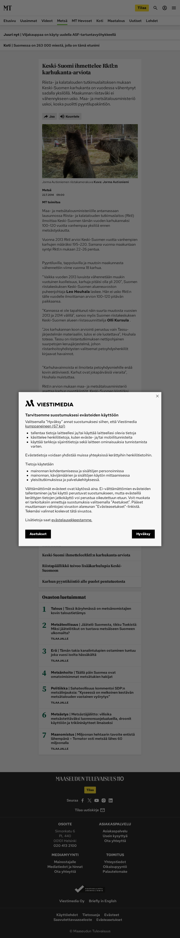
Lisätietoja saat (58, 520)
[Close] (157, 396)
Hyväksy (143, 534)
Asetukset (38, 534)
